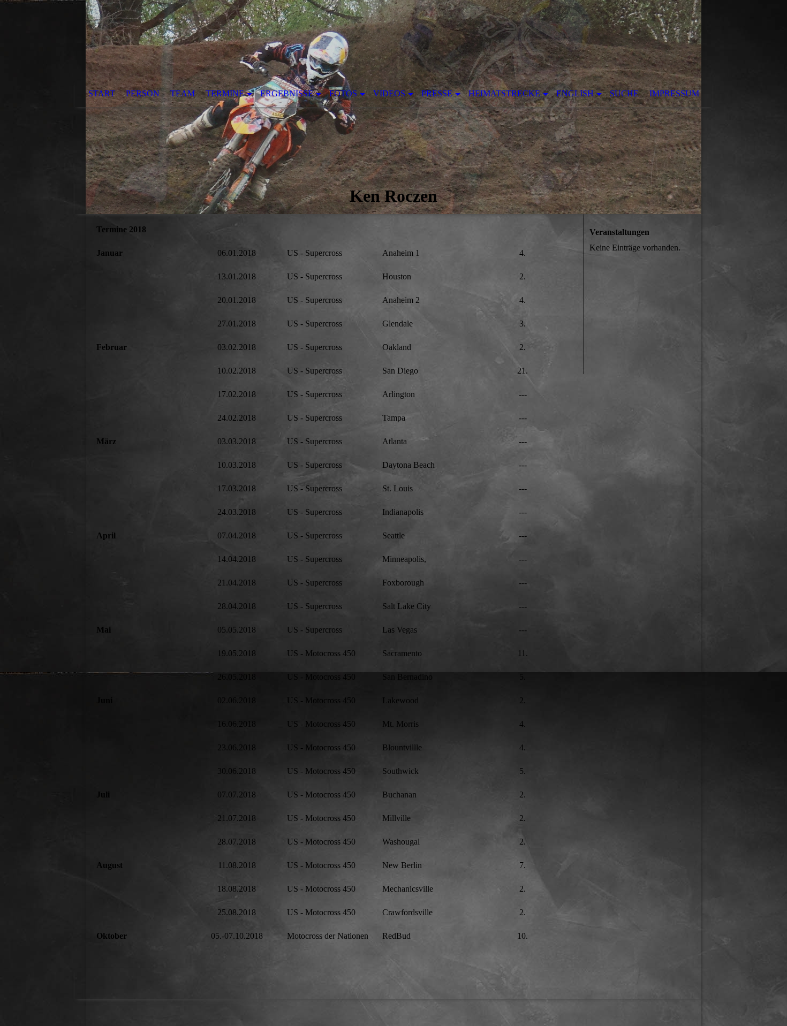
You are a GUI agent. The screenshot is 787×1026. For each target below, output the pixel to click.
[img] (393, 107)
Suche (624, 93)
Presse (436, 93)
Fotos (343, 93)
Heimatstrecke (504, 93)
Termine (225, 93)
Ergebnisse (286, 93)
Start (101, 93)
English (575, 93)
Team (182, 93)
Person (143, 93)
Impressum (674, 93)
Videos (389, 93)
